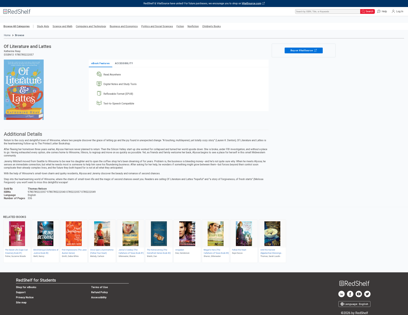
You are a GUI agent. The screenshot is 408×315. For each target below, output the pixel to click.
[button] (179, 74)
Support (21, 292)
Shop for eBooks (26, 287)
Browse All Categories (17, 26)
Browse (19, 35)
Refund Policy (99, 292)
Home (7, 35)
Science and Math (62, 26)
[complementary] (204, 235)
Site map (21, 302)
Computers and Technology (91, 26)
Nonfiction (193, 26)
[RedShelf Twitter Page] (367, 296)
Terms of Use (99, 287)
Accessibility (98, 297)
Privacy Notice (25, 297)
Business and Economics (124, 26)
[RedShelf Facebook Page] (350, 296)
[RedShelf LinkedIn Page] (341, 296)
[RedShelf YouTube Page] (359, 296)
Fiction (180, 26)
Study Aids (43, 26)
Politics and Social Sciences (157, 26)
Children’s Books (211, 26)
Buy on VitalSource (302, 50)
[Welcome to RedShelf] (16, 11)
